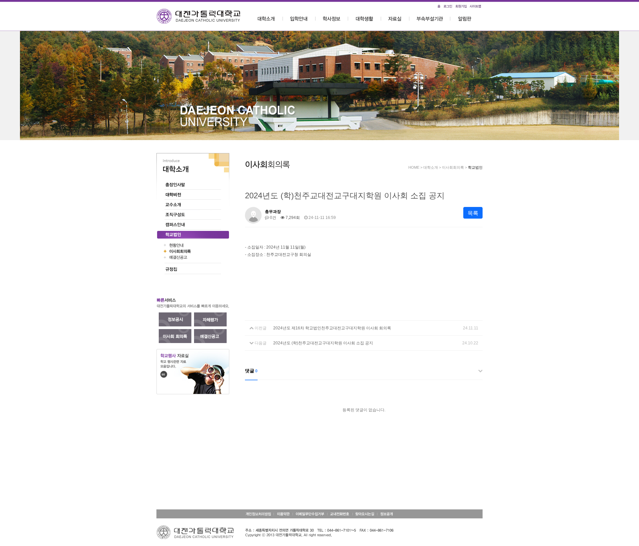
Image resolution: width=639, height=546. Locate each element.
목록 (473, 213)
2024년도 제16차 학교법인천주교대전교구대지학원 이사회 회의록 (332, 328)
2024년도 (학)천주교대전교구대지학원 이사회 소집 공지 (323, 343)
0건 (272, 217)
